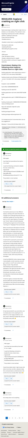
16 (19, 418)
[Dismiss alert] (26, 2)
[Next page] (22, 418)
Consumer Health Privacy (18, 432)
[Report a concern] (3, 144)
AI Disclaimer (4, 430)
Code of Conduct (11, 434)
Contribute (3, 432)
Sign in (25, 14)
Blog (19, 430)
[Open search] (22, 14)
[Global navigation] (1, 14)
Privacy (8, 432)
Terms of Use (4, 434)
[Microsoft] (14, 14)
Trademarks (20, 434)
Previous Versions (12, 430)
